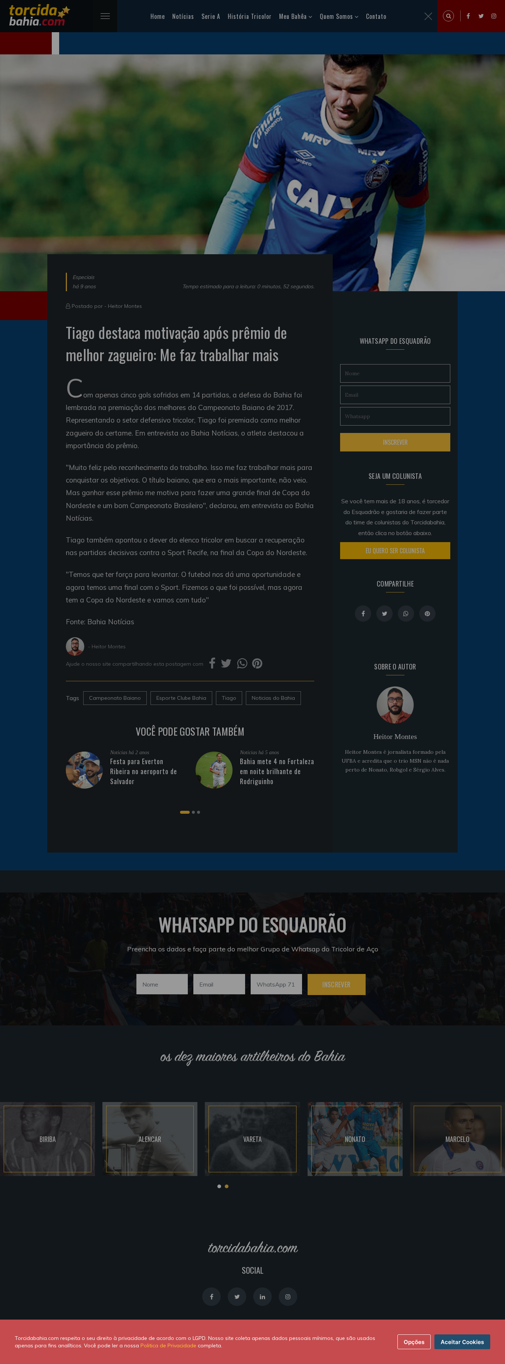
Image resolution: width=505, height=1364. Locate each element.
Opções (414, 1341)
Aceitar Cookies (462, 1341)
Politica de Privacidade (168, 1345)
